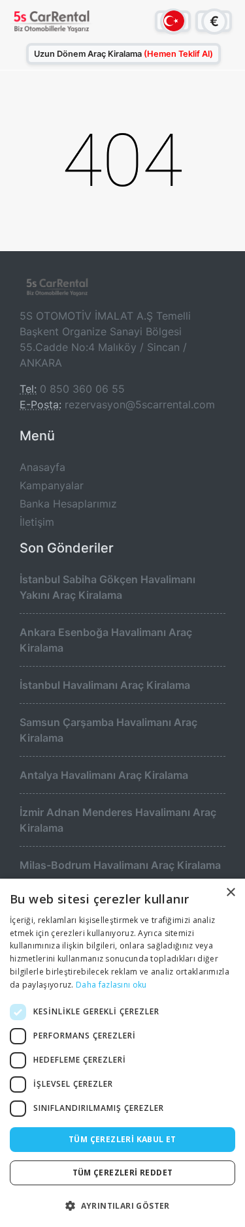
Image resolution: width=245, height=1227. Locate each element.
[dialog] (122, 1053)
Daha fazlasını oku (111, 984)
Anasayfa (42, 467)
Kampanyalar (52, 485)
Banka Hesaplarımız (68, 503)
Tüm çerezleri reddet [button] (123, 1172)
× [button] (230, 893)
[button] (122, 1205)
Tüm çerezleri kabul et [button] (122, 1139)
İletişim (37, 521)
